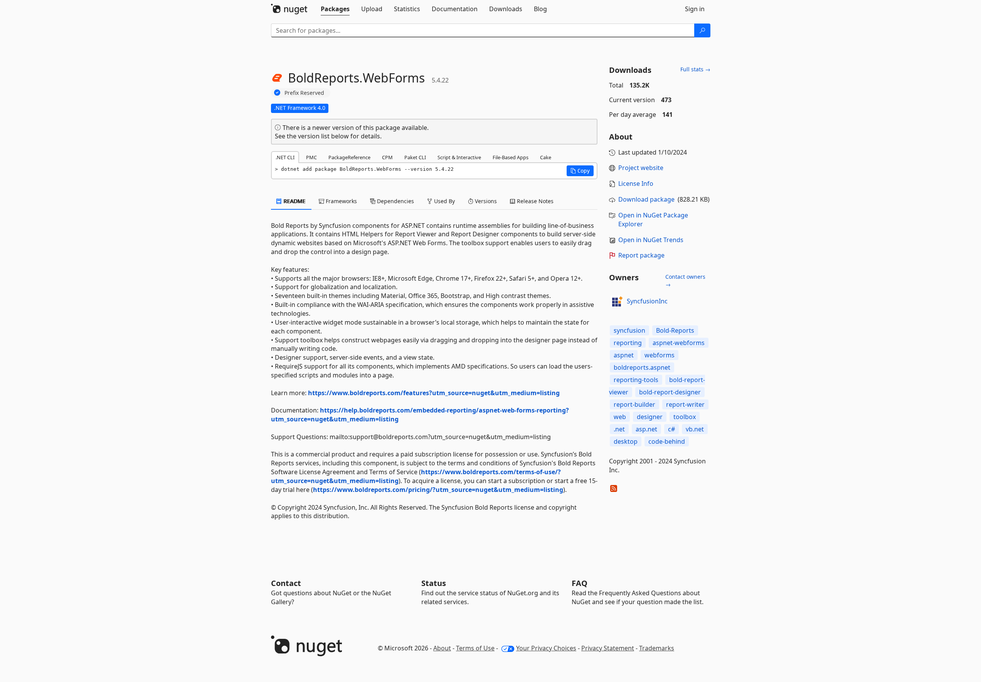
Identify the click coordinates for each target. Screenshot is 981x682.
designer (650, 417)
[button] (580, 170)
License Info (635, 183)
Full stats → (695, 69)
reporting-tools (636, 380)
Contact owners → (685, 280)
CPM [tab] (387, 157)
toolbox (684, 417)
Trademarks (656, 648)
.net (619, 429)
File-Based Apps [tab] (510, 157)
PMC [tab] (311, 157)
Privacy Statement (607, 648)
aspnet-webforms (679, 342)
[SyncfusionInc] (617, 301)
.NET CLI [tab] (285, 157)
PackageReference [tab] (349, 157)
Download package (646, 199)
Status (433, 583)
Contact (286, 583)
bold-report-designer (670, 392)
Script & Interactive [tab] (459, 157)
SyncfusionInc (647, 301)
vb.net (695, 429)
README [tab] (294, 201)
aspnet (624, 355)
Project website (640, 167)
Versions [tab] (485, 201)
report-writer (685, 404)
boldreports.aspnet (642, 367)
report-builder (634, 404)
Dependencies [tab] (394, 201)
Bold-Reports (675, 330)
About (442, 648)
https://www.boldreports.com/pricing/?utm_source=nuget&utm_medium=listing (438, 489)
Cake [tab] (545, 157)
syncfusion (629, 330)
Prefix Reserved (304, 92)
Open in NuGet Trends (650, 240)
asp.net (646, 429)
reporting (628, 342)
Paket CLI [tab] (415, 157)
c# (671, 429)
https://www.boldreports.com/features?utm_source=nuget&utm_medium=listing (434, 393)
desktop (626, 441)
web (620, 417)
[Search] (702, 30)
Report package (641, 255)
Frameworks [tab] (340, 201)
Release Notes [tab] (534, 201)
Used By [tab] (443, 201)
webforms (659, 355)
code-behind (666, 441)
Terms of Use (475, 648)
